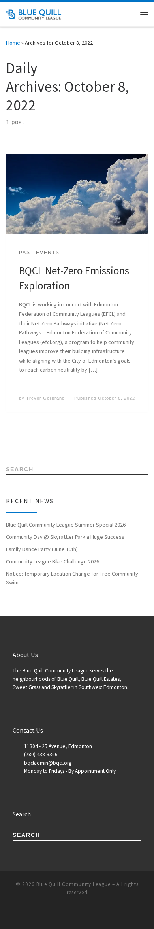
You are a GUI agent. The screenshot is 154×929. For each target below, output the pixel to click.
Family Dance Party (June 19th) (42, 549)
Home (13, 42)
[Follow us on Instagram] (41, 441)
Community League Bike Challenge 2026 (52, 561)
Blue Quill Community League (73, 884)
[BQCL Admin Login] (52, 441)
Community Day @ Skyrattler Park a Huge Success (65, 536)
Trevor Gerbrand (45, 398)
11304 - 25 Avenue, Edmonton (58, 746)
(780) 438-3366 (41, 754)
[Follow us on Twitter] (30, 441)
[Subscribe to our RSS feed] (8, 441)
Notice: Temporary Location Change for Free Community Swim (72, 578)
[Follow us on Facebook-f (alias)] (19, 441)
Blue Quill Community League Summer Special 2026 (66, 524)
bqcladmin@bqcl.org (47, 762)
